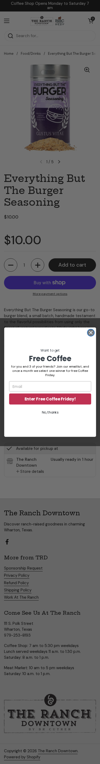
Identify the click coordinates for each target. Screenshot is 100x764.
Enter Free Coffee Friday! (50, 399)
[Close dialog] (90, 332)
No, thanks (50, 412)
